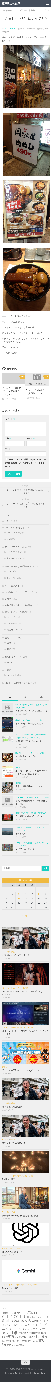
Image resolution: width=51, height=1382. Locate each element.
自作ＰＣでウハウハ (14, 657)
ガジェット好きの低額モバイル (19, 566)
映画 (26, 1336)
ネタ (9, 1329)
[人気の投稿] (10, 697)
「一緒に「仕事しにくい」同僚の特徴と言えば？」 (11, 391)
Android (10, 571)
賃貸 (8, 1345)
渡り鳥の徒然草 (11, 3)
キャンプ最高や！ (15, 552)
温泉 (9, 642)
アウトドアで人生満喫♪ (16, 547)
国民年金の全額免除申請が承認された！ (21, 1215)
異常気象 (7, 1341)
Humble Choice (35, 1317)
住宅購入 (24, 1333)
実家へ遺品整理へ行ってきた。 (30, 786)
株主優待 (41, 1336)
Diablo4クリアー (9, 1179)
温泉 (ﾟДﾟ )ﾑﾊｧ (13, 637)
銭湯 (9, 649)
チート (35, 1325)
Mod (9, 539)
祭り (19, 1341)
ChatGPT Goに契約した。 (14, 1252)
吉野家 (9, 1336)
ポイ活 (23, 1329)
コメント (10, 419)
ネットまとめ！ (12, 586)
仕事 (14, 1332)
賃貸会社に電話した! (12, 1106)
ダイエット (26, 1324)
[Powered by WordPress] (16, 1373)
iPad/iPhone (12, 578)
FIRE (23, 1317)
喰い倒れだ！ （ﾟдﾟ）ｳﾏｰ (14, 10)
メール (30, 438)
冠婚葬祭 (35, 1333)
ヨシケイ (32, 1328)
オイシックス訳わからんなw (28, 723)
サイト (8, 448)
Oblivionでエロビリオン (16, 527)
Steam (17, 1320)
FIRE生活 (9, 521)
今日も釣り (20, 833)
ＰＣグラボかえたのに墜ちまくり (31, 711)
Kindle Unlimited (14, 675)
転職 (13, 1345)
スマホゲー (12, 623)
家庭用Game (12, 630)
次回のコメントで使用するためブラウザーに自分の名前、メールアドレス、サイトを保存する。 (25, 463)
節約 (30, 1341)
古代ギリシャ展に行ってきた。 (30, 816)
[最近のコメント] (25, 697)
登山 (14, 1341)
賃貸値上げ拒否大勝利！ (14, 1143)
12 (19, 898)
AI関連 (5, 1313)
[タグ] (41, 697)
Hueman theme (39, 1373)
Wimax (35, 1320)
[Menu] (47, 3)
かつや (43, 1321)
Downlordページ (14, 532)
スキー (17, 1325)
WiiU (27, 1320)
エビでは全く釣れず (25, 849)
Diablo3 (11, 1313)
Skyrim (6, 1320)
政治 (17, 1337)
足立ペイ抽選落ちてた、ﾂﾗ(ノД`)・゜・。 (22, 1070)
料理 (21, 1336)
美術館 (35, 1341)
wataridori (10, 29)
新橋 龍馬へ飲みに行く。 (27, 756)
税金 (24, 1341)
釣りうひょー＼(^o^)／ (17, 558)
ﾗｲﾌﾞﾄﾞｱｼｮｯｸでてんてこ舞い (18, 683)
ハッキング (16, 1329)
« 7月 (24, 915)
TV (23, 1321)
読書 (7, 670)
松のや (32, 1337)
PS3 (45, 1317)
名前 (8, 438)
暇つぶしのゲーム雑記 (15, 612)
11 (12, 898)
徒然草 (32, 10)
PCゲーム (11, 617)
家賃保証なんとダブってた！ (16, 955)
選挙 (17, 1345)
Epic (17, 1313)
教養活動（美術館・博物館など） (21, 605)
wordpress (11, 662)
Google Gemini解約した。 (14, 1288)
